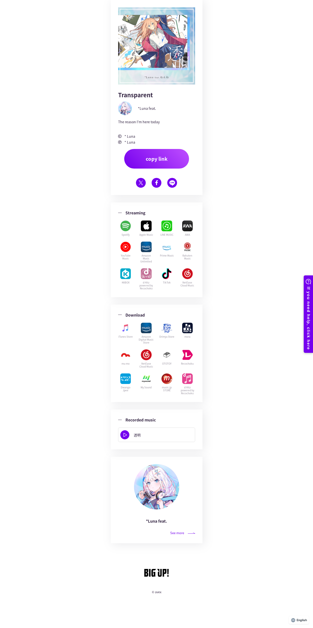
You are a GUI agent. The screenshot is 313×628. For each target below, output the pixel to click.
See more (177, 532)
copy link (157, 158)
